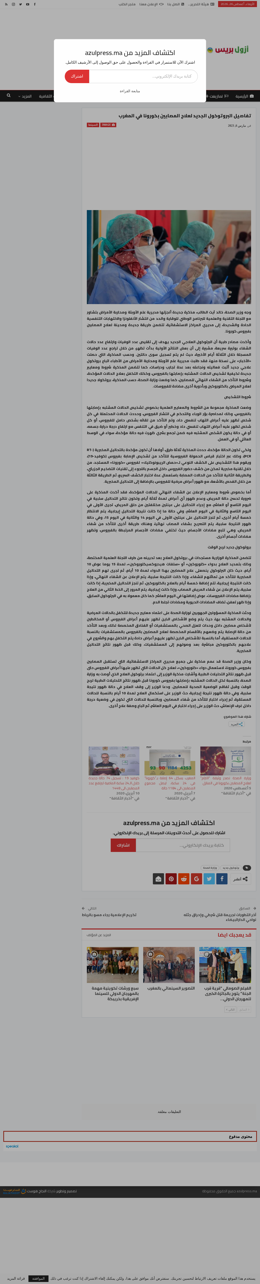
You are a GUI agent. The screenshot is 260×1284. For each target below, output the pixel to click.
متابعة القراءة (130, 91)
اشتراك (77, 76)
